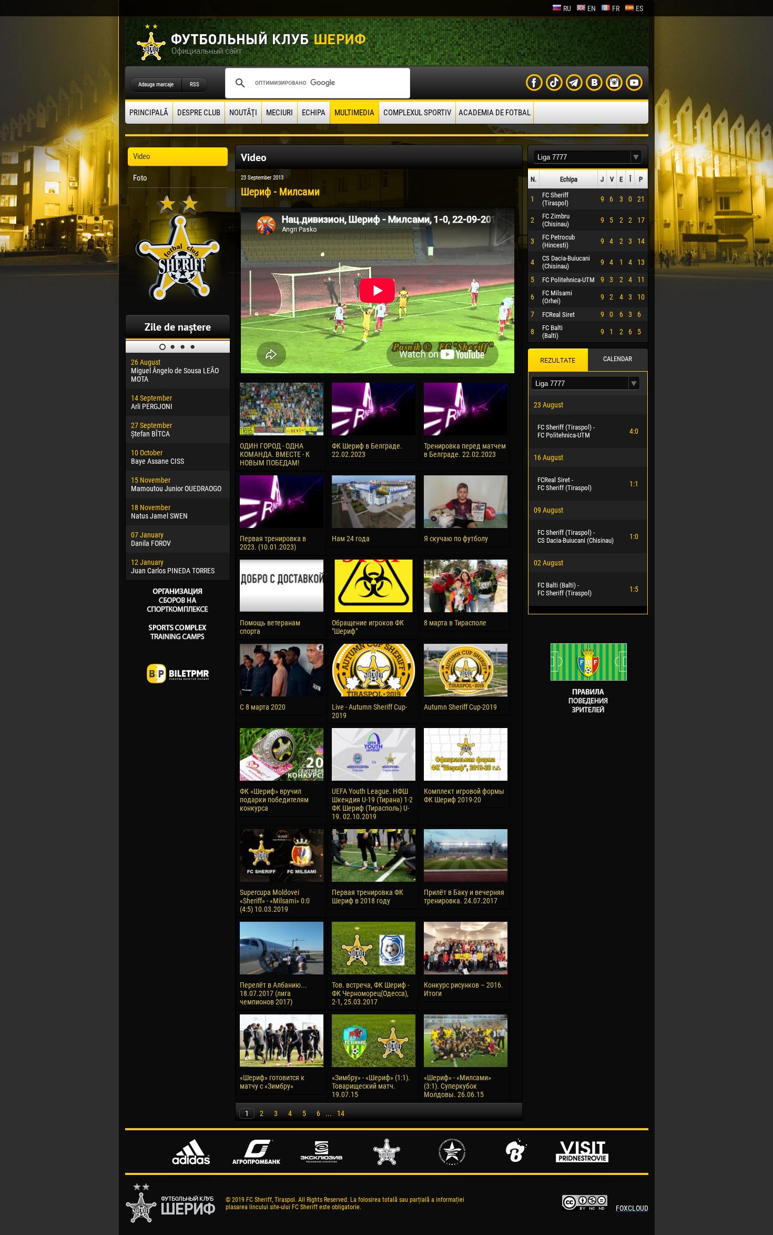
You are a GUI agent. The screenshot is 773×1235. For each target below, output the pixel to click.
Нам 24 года (351, 538)
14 (340, 1113)
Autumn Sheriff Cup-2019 (460, 707)
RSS (194, 84)
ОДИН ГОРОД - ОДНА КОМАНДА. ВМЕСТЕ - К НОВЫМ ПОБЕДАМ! (275, 454)
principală (148, 112)
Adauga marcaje (156, 84)
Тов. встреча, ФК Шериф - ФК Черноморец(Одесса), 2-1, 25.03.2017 (370, 993)
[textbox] (582, 157)
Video (141, 156)
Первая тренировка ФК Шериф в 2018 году (367, 896)
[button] (636, 157)
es (639, 8)
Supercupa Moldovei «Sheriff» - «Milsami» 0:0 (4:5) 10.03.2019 (275, 900)
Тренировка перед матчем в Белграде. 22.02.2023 (465, 450)
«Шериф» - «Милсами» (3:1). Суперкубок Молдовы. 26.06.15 (457, 1086)
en (591, 8)
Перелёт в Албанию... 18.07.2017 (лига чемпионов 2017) (273, 993)
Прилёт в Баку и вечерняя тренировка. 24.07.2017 (464, 896)
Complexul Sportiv (417, 112)
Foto (140, 178)
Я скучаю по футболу (456, 538)
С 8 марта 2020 (263, 707)
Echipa (314, 112)
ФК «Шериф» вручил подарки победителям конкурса (274, 799)
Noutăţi (243, 112)
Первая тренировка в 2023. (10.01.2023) (273, 542)
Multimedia (354, 112)
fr (615, 8)
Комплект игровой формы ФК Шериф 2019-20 (464, 795)
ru (567, 8)
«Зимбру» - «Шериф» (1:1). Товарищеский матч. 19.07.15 (371, 1086)
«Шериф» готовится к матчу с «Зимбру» (272, 1081)
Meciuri (279, 112)
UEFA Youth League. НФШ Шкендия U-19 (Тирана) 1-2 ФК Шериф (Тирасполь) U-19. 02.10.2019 (372, 804)
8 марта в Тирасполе (455, 623)
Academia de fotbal (495, 112)
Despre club (198, 112)
